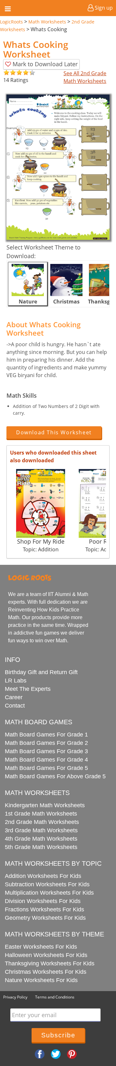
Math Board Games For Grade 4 (46, 759)
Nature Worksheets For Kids (41, 980)
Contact (15, 705)
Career (14, 697)
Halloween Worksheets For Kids (46, 955)
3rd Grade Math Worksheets (41, 830)
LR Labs (15, 680)
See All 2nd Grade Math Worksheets (84, 77)
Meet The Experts (28, 689)
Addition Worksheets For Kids (43, 876)
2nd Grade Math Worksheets (42, 822)
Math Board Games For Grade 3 (46, 751)
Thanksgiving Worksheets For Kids (49, 963)
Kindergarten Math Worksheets (45, 805)
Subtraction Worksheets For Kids (47, 884)
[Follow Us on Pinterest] (72, 1053)
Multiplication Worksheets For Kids (49, 893)
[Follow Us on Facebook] (39, 1053)
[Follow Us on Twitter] (56, 1053)
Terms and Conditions (54, 997)
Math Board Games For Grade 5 (46, 768)
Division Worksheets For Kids (43, 901)
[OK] (6, 72)
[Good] (9, 72)
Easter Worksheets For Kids (41, 947)
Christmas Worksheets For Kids (45, 972)
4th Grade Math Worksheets (41, 839)
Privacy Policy (15, 997)
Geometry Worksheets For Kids (45, 918)
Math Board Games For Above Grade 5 (55, 776)
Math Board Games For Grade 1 (46, 734)
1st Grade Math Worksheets (41, 813)
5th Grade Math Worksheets (41, 847)
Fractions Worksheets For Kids (44, 909)
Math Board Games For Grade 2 (46, 743)
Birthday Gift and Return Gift (41, 672)
